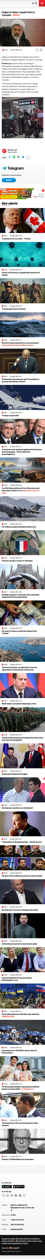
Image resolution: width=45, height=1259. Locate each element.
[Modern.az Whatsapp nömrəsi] (20, 1195)
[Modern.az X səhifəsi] (24, 1195)
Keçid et (9, 180)
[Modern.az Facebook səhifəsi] (3, 1195)
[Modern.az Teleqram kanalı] (11, 1195)
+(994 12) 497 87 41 (17, 1219)
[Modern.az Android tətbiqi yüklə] (7, 1186)
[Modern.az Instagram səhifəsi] (7, 1195)
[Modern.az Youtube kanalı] (15, 1195)
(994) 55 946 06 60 (17, 1224)
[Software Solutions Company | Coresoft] (14, 1248)
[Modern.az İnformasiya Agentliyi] (10, 1177)
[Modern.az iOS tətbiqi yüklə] (18, 1186)
